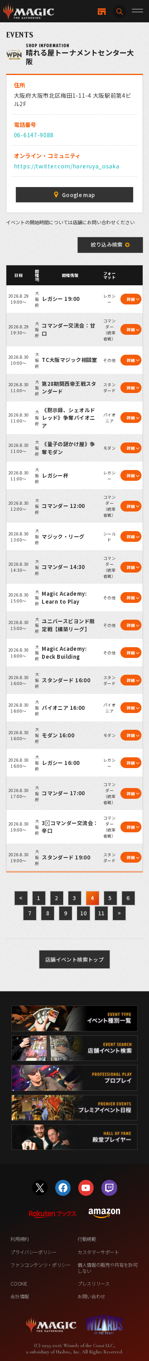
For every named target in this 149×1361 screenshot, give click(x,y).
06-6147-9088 (34, 135)
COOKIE (18, 1283)
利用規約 (19, 1238)
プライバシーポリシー (33, 1251)
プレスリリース (93, 1283)
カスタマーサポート (98, 1251)
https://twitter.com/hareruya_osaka (67, 166)
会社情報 (19, 1296)
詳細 (131, 299)
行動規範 (86, 1238)
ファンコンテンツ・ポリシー (40, 1264)
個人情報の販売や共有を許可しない (107, 1267)
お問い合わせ (91, 1296)
